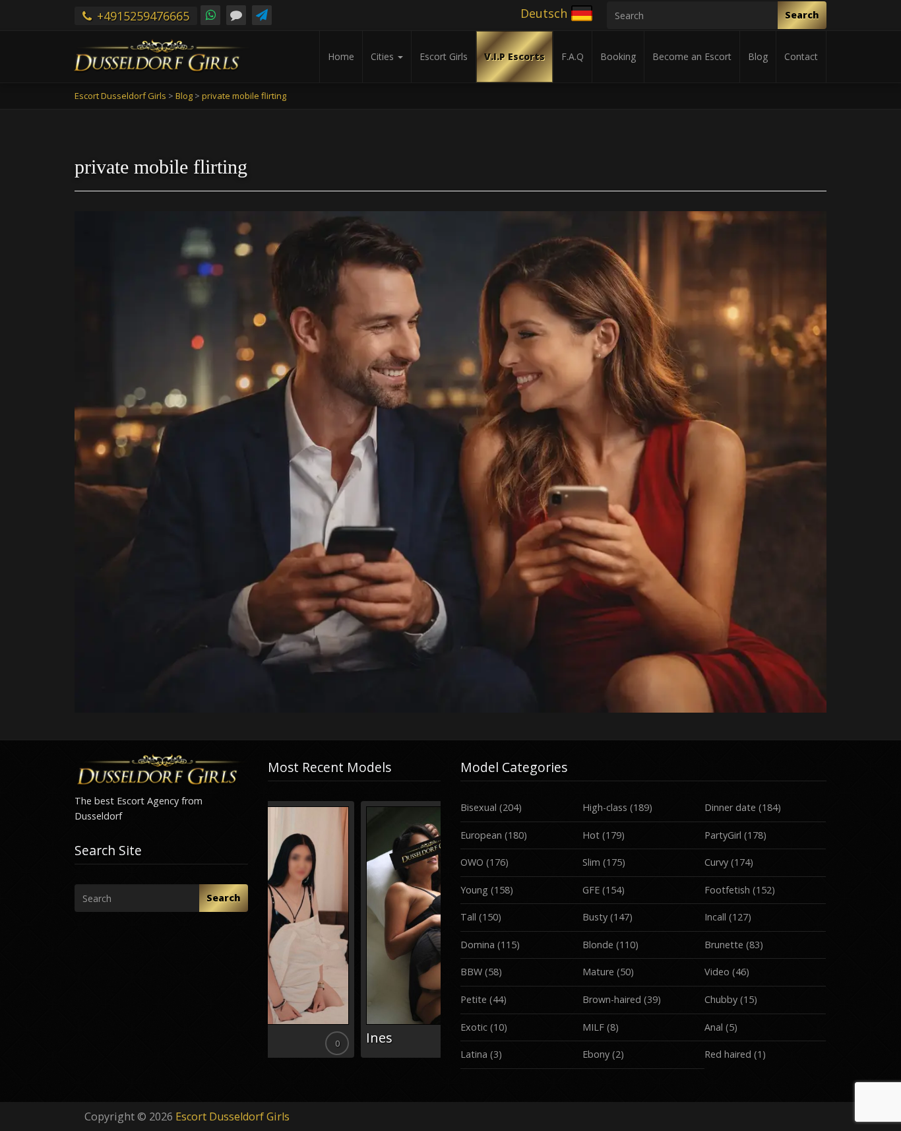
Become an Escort (691, 56)
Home (341, 56)
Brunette (723, 944)
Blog (758, 56)
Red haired (727, 1054)
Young (474, 890)
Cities (383, 56)
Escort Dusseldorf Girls (232, 1116)
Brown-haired (611, 999)
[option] (354, 929)
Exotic (473, 1027)
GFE (591, 890)
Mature (598, 971)
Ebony (595, 1054)
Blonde (597, 944)
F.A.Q (572, 56)
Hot (591, 835)
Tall (468, 917)
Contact (801, 56)
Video (717, 971)
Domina (477, 944)
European (481, 835)
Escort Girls (443, 56)
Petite (473, 999)
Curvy (716, 862)
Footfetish (727, 890)
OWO (471, 862)
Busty (594, 917)
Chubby (720, 999)
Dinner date (730, 807)
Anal (713, 1027)
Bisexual (478, 807)
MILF (593, 1027)
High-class (604, 807)
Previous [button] (267, 934)
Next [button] (440, 934)
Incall (715, 917)
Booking (618, 56)
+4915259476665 (141, 16)
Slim (591, 862)
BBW (471, 971)
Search (802, 15)
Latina (473, 1054)
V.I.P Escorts (514, 56)
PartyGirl (722, 835)
